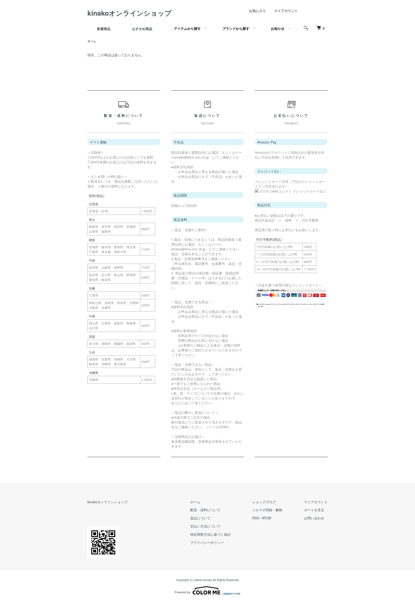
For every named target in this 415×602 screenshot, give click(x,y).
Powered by (182, 592)
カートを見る (314, 509)
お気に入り (257, 10)
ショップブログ (264, 501)
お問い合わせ (314, 517)
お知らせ (277, 28)
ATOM (266, 517)
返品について (200, 517)
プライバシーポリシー (207, 542)
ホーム (91, 41)
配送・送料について (205, 509)
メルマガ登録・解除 (267, 509)
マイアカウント (286, 10)
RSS (255, 517)
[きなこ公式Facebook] (322, 12)
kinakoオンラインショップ (129, 13)
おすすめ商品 (142, 28)
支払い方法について (205, 526)
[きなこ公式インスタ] (313, 12)
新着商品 (103, 28)
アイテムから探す (187, 28)
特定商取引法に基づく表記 (210, 534)
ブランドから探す (235, 28)
